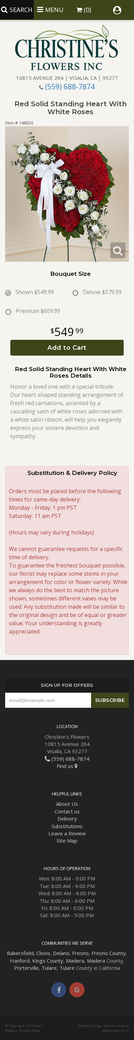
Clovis (43, 953)
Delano (61, 953)
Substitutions (67, 826)
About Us (67, 803)
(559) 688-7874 (70, 86)
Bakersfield (20, 953)
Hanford (20, 960)
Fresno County (108, 953)
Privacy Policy (29, 1030)
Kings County (47, 960)
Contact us (67, 811)
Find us (66, 765)
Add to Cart (67, 347)
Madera (75, 960)
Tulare (49, 967)
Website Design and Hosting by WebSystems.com (103, 1028)
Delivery (67, 818)
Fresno (80, 953)
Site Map (67, 840)
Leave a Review (67, 833)
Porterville (26, 967)
